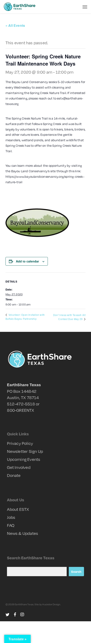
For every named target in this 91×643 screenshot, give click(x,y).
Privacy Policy (20, 443)
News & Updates (22, 533)
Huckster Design (51, 604)
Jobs (11, 517)
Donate (14, 475)
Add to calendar (27, 261)
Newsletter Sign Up (25, 451)
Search (76, 571)
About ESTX (18, 509)
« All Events (15, 25)
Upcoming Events (23, 459)
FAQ (10, 525)
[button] (85, 7)
